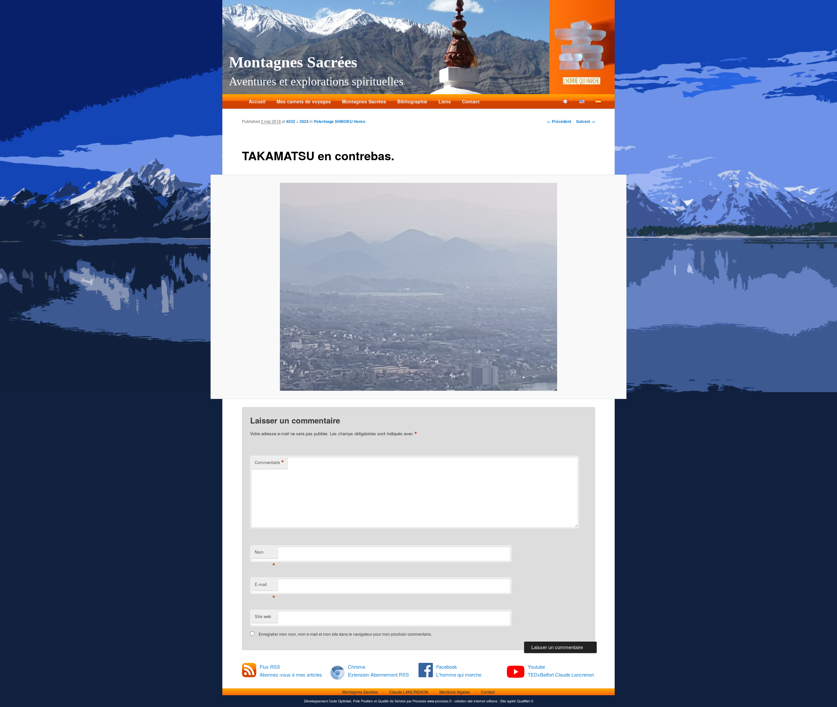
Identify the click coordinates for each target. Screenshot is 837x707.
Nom (265, 553)
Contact (471, 101)
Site (503, 701)
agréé (511, 701)
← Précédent (559, 121)
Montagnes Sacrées (293, 62)
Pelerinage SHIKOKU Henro (339, 121)
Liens (444, 101)
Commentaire (269, 462)
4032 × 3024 (297, 121)
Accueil (257, 101)
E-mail (265, 586)
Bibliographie (412, 101)
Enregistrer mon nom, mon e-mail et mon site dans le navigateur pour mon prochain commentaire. (345, 634)
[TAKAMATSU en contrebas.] (418, 287)
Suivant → (585, 121)
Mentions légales (454, 692)
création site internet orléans (475, 701)
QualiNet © (525, 701)
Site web (263, 616)
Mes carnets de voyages (304, 101)
